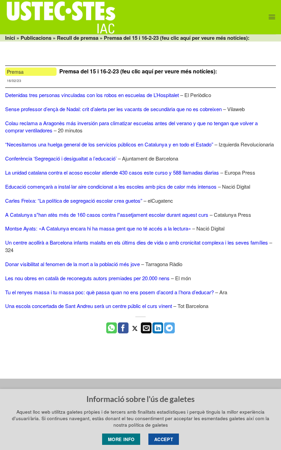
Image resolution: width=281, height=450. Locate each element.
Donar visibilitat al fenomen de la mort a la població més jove (72, 264)
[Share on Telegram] (169, 327)
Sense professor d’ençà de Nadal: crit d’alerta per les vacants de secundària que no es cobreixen (113, 109)
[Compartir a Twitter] (135, 327)
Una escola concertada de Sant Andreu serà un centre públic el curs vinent (88, 305)
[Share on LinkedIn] (157, 327)
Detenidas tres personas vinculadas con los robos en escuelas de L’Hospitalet (92, 94)
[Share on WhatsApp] (111, 327)
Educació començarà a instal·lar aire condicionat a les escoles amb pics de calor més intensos (111, 186)
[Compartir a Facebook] (123, 327)
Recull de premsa (77, 38)
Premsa (15, 71)
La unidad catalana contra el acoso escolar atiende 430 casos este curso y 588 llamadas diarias (112, 172)
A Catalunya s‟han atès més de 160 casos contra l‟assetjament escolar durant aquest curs (106, 214)
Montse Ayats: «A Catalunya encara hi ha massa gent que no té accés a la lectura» (98, 228)
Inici (10, 38)
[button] (272, 17)
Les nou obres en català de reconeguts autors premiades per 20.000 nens (87, 278)
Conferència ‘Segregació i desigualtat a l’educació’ (61, 158)
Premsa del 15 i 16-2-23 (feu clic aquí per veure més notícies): (138, 71)
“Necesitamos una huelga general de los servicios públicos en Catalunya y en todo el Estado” (109, 144)
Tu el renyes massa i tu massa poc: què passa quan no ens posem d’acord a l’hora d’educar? (109, 292)
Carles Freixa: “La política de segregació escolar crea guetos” (73, 200)
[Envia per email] (146, 327)
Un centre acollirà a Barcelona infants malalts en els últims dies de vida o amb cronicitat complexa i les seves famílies (136, 242)
